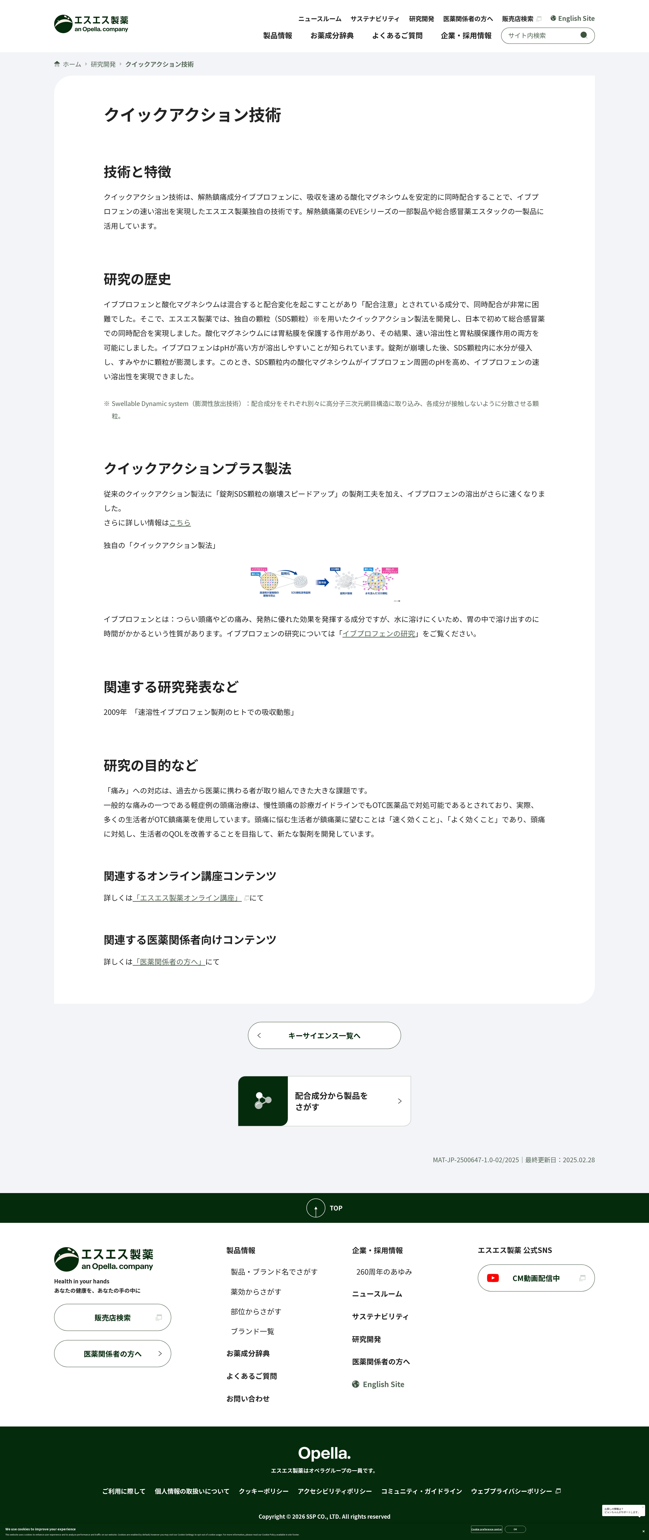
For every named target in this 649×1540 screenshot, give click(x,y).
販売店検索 (518, 18)
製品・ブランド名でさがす (274, 1271)
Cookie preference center (486, 1529)
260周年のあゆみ (384, 1271)
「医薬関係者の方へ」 (169, 961)
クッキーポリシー (264, 1491)
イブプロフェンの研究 (378, 633)
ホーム (72, 64)
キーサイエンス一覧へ (324, 1035)
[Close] (643, 1531)
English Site (576, 18)
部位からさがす (256, 1311)
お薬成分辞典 (332, 35)
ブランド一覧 (252, 1331)
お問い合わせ (248, 1398)
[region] (324, 1532)
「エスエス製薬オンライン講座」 (187, 897)
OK (515, 1529)
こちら (180, 522)
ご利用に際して (124, 1491)
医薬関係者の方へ (468, 18)
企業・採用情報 (466, 35)
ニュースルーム (320, 18)
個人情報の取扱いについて (192, 1491)
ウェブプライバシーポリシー (512, 1491)
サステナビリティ (375, 18)
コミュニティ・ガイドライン (421, 1491)
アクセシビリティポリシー (335, 1491)
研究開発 (421, 18)
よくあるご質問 (397, 35)
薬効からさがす (256, 1291)
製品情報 (277, 35)
